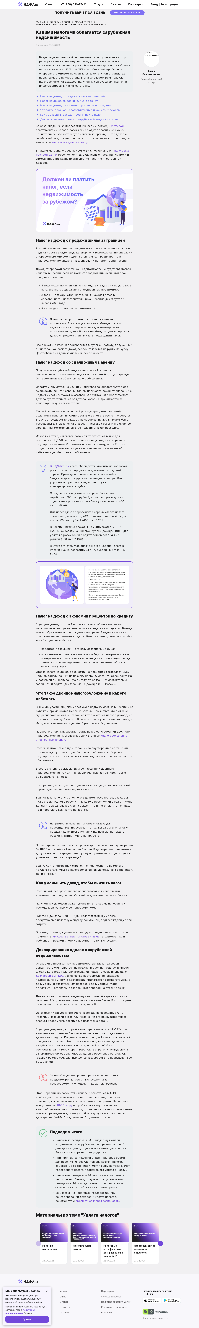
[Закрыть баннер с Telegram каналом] (170, 630)
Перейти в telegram (65, 680)
